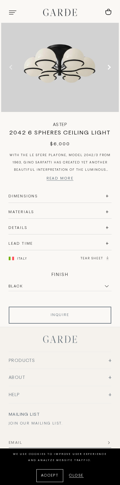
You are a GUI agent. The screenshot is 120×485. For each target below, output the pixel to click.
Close (76, 475)
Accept (50, 475)
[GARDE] (60, 12)
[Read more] (60, 179)
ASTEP (60, 125)
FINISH (60, 275)
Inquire (60, 315)
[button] (12, 12)
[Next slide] (108, 67)
